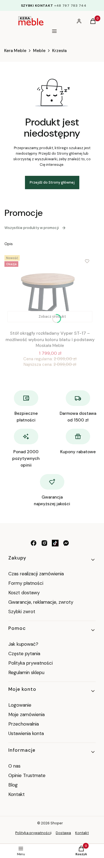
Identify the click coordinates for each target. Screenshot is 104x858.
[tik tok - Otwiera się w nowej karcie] (55, 543)
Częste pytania (24, 653)
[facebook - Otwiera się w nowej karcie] (33, 543)
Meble (39, 50)
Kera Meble (15, 50)
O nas (14, 766)
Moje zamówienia (26, 714)
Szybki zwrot (21, 611)
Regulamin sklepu (26, 672)
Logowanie (19, 705)
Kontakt (16, 794)
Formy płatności (25, 583)
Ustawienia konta (26, 733)
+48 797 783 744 (70, 5)
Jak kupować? (23, 644)
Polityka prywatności (30, 663)
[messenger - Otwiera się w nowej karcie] (66, 543)
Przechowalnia (23, 724)
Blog (13, 785)
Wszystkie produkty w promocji (31, 227)
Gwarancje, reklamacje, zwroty (40, 602)
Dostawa (63, 832)
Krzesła (59, 50)
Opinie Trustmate (26, 775)
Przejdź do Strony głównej (52, 182)
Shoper (56, 823)
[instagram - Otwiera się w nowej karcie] (44, 543)
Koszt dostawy (24, 593)
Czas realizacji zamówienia (36, 574)
